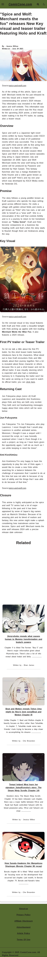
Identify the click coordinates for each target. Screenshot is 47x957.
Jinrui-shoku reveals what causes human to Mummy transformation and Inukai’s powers (23, 639)
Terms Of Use (23, 940)
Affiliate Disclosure (23, 921)
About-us (23, 909)
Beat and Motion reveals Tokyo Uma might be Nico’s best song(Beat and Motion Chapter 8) (24, 712)
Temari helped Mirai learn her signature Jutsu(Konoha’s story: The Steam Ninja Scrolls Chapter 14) (23, 787)
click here (30, 382)
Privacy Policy (23, 915)
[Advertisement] (23, 573)
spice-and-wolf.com (17, 86)
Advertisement (23, 927)
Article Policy (23, 933)
